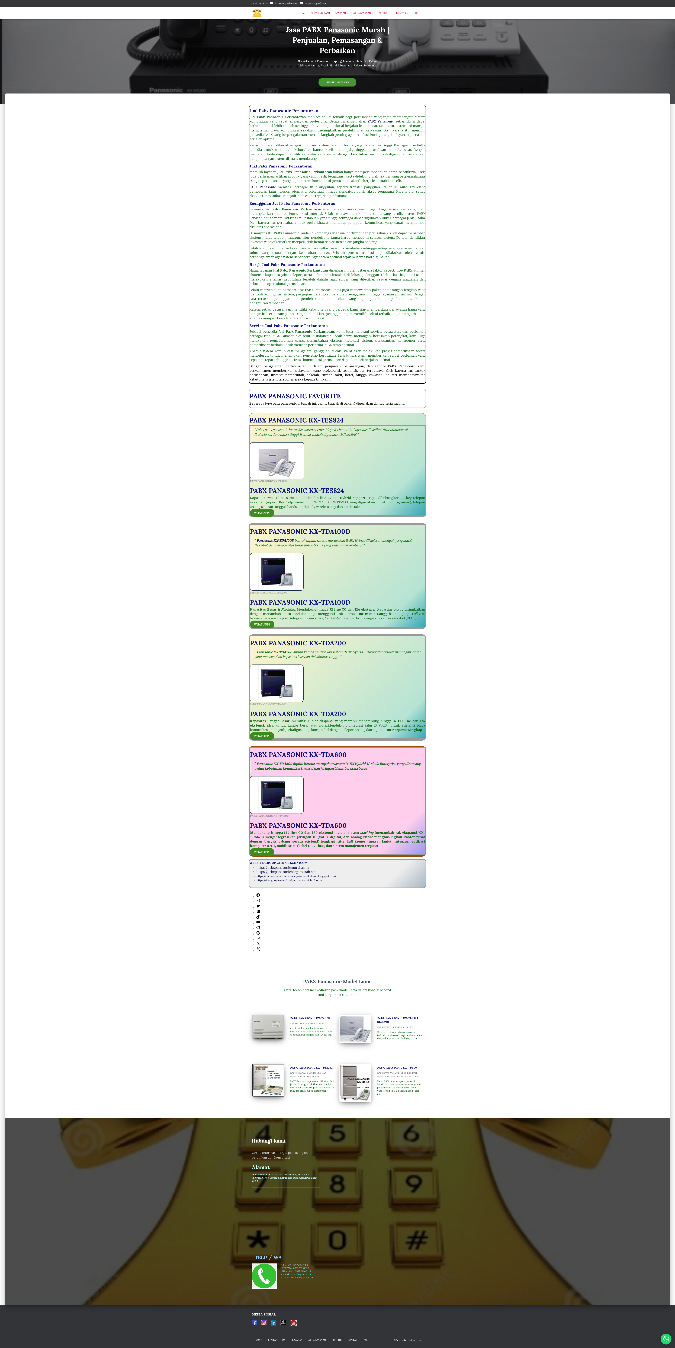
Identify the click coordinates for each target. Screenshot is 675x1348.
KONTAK (401, 13)
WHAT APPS (262, 513)
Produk (383, 13)
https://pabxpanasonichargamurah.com (287, 872)
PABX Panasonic (381, 121)
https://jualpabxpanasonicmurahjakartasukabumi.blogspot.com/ (296, 876)
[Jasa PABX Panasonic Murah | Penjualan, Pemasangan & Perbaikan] (257, 13)
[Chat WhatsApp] (666, 1339)
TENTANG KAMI (320, 13)
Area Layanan (362, 13)
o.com (311, 1277)
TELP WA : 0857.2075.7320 (296, 1268)
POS (416, 13)
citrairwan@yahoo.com (286, 3)
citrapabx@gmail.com (315, 3)
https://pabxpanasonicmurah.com (282, 868)
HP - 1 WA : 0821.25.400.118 (297, 1271)
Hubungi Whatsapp (337, 82)
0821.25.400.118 (260, 3)
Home (302, 13)
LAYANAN (340, 13)
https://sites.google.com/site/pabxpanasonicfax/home (289, 880)
